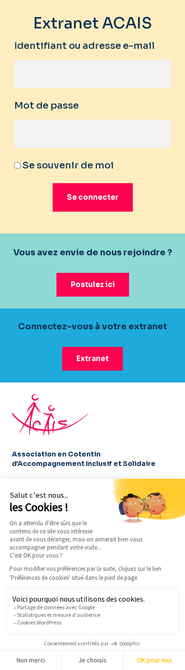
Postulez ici (93, 284)
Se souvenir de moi (67, 165)
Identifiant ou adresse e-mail (84, 46)
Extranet (92, 358)
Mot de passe (46, 106)
